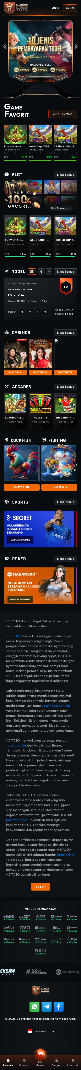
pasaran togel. (17, 820)
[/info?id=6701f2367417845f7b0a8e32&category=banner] (40, 51)
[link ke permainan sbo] (39, 527)
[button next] (49, 271)
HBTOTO (13, 636)
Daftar (70, 7)
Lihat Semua (21, 487)
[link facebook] (58, 1007)
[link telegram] (46, 1007)
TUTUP (40, 886)
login (55, 7)
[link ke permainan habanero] (39, 584)
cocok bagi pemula (56, 705)
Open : (16, 301)
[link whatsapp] (34, 1007)
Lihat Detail (15, 372)
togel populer (16, 745)
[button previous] (41, 271)
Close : (39, 301)
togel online (65, 854)
